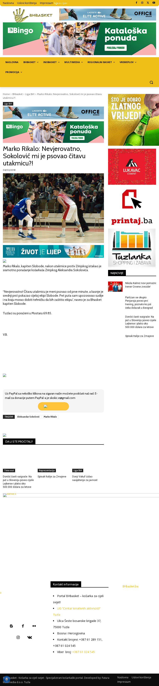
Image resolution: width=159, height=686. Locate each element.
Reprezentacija (47, 470)
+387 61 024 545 (83, 652)
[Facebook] (136, 3)
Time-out (9, 470)
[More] (70, 426)
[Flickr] (34, 626)
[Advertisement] (81, 540)
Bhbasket (17, 94)
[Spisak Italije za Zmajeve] (53, 461)
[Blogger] (11, 626)
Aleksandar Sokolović (28, 416)
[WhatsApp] (60, 426)
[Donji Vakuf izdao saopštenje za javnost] (88, 461)
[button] (151, 82)
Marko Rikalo (50, 416)
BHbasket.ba (130, 586)
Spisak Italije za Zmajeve (52, 476)
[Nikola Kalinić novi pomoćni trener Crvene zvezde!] (115, 287)
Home (6, 94)
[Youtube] (153, 3)
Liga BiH (29, 94)
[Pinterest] (51, 426)
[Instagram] (142, 3)
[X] (148, 3)
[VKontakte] (29, 637)
